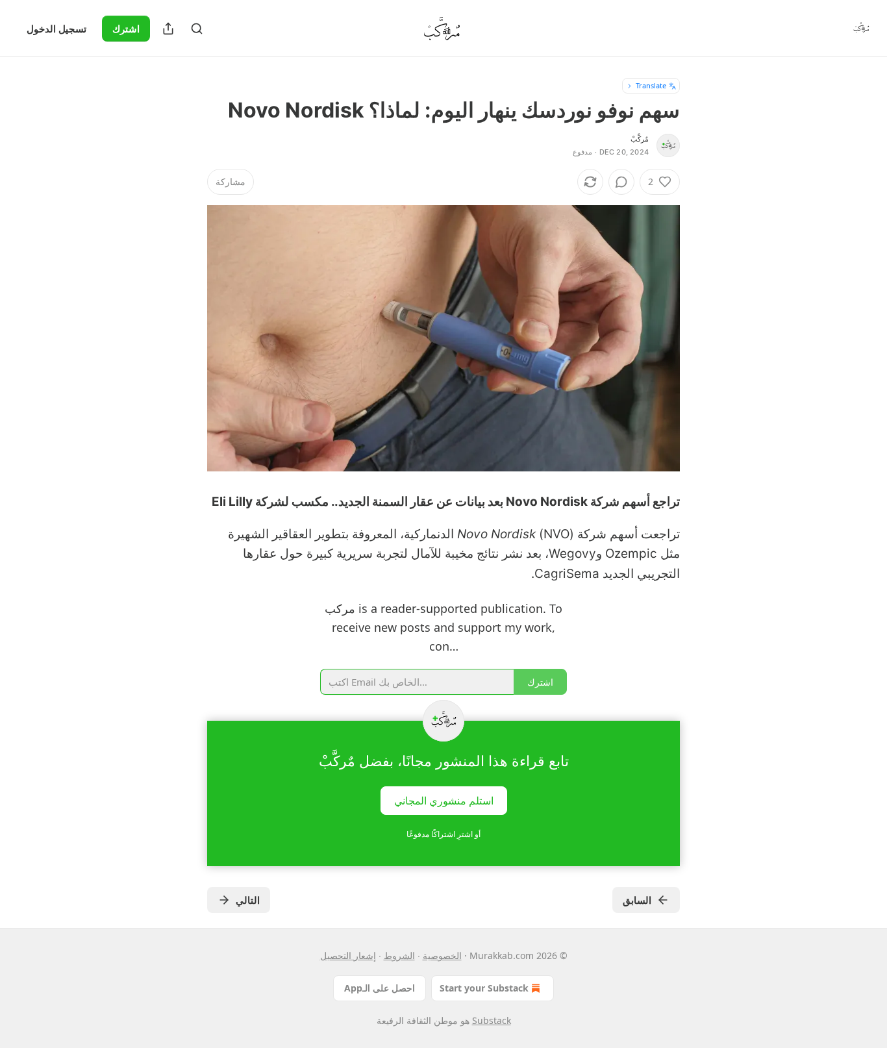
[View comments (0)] (621, 182)
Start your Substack (484, 988)
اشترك (126, 28)
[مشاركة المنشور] (168, 29)
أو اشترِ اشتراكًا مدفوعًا (443, 834)
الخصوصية (442, 955)
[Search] (197, 29)
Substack (491, 1020)
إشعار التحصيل (348, 955)
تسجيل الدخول (56, 28)
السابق (637, 899)
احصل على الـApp (379, 988)
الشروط (399, 955)
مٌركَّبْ (640, 138)
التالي (248, 899)
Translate (651, 85)
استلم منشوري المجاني (443, 800)
